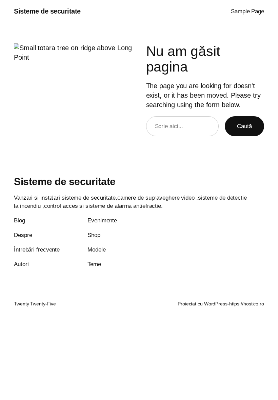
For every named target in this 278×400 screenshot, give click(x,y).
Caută (244, 126)
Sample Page (247, 11)
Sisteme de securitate (47, 11)
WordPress (215, 303)
